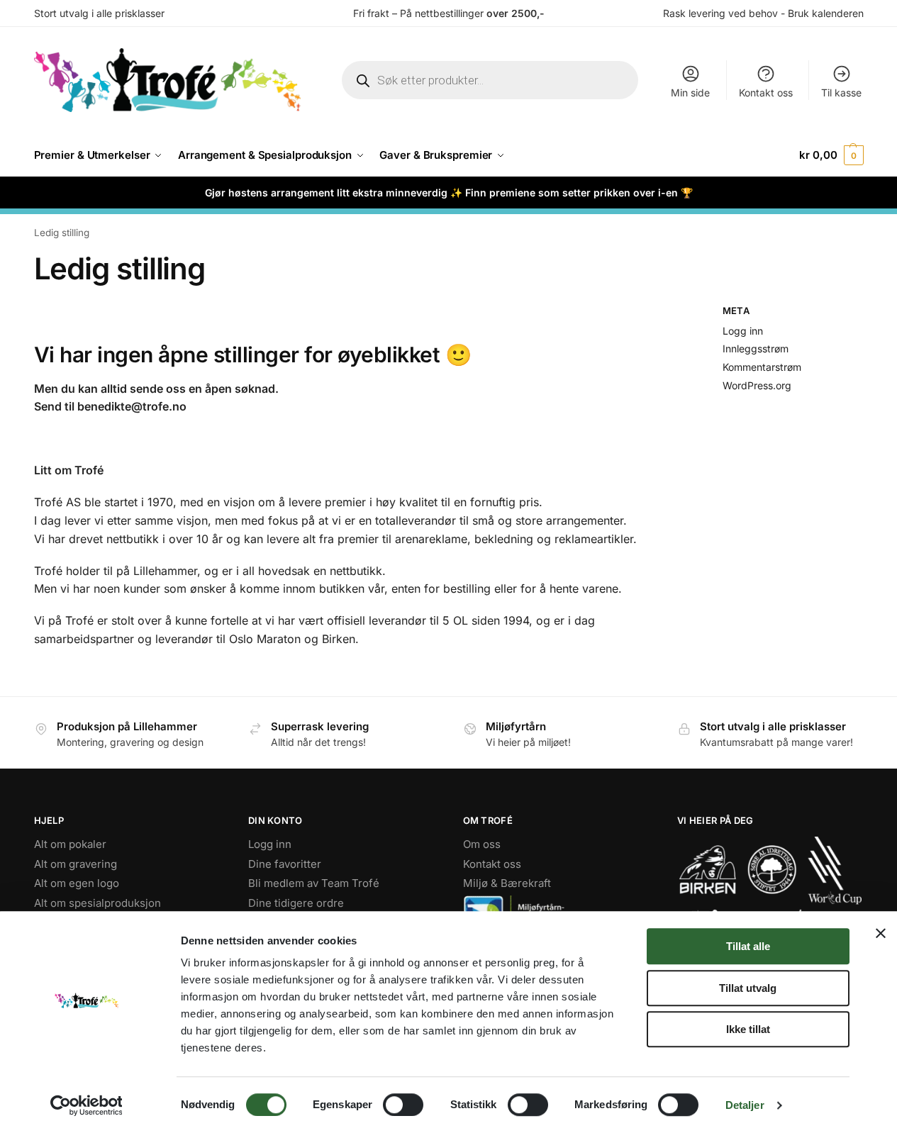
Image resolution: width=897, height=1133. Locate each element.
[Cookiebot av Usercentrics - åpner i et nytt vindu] (86, 1105)
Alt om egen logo (76, 883)
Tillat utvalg (747, 988)
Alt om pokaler (70, 844)
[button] (831, 155)
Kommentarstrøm (762, 367)
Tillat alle (748, 946)
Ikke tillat (748, 1029)
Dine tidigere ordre (296, 903)
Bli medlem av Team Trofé (313, 883)
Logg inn (743, 331)
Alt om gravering (75, 864)
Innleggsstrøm (756, 348)
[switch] (403, 1104)
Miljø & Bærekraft (507, 883)
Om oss (482, 844)
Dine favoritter (284, 864)
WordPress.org (757, 385)
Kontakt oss (766, 92)
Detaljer (744, 1105)
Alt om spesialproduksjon (97, 903)
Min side (690, 92)
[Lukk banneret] (881, 933)
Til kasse (841, 92)
